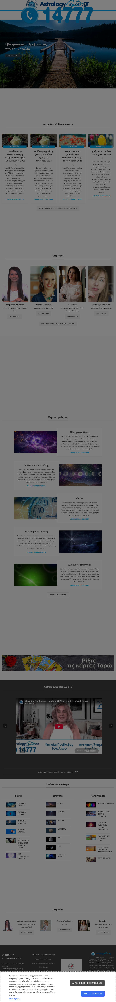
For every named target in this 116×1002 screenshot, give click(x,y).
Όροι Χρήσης (14, 998)
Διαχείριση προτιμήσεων (87, 983)
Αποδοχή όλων (93, 993)
